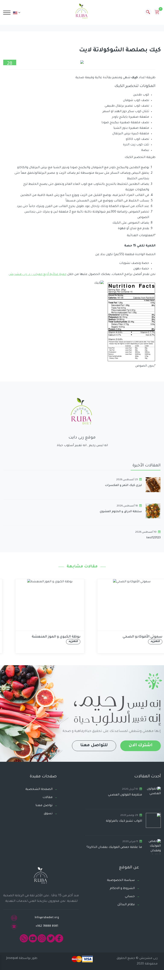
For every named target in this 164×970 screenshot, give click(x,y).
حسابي (130, 896)
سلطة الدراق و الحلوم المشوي (121, 511)
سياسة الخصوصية (121, 880)
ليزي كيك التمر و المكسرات (123, 485)
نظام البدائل (126, 904)
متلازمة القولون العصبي (125, 795)
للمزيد (65, 641)
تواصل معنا (44, 805)
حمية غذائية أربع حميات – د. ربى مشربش (37, 274)
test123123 (153, 537)
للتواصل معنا (94, 745)
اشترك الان (140, 745)
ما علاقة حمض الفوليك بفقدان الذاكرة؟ (114, 847)
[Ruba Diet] (81, 12)
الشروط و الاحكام (122, 888)
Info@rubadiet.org (47, 917)
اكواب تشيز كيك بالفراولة (124, 821)
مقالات (47, 797)
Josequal (12, 958)
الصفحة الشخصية (39, 789)
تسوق (48, 813)
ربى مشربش (148, 958)
